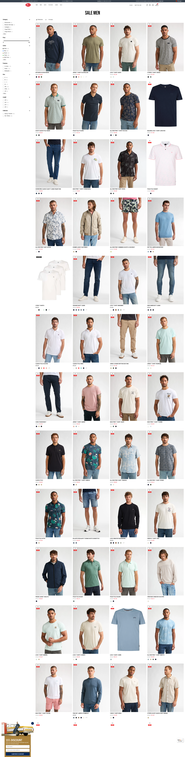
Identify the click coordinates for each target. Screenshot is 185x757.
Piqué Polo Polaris (78, 130)
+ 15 (123, 309)
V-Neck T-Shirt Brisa (115, 713)
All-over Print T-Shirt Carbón (81, 480)
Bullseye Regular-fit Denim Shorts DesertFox (86, 538)
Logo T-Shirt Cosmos (79, 655)
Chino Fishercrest (41, 422)
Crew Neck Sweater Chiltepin (155, 596)
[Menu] (183, 739)
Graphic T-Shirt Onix (153, 538)
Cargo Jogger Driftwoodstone (119, 363)
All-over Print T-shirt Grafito (155, 655)
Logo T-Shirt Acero (115, 72)
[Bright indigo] (84, 310)
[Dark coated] (74, 310)
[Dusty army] (41, 77)
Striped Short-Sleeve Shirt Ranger (157, 713)
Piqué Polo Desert (152, 189)
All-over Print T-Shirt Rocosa (118, 130)
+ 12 (86, 717)
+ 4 (86, 309)
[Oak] (79, 718)
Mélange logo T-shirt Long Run (156, 130)
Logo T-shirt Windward (116, 305)
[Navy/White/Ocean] (41, 310)
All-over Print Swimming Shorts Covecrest (122, 247)
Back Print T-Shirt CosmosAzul (82, 189)
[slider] (3, 40)
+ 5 (86, 368)
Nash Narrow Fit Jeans (153, 305)
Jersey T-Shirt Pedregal (154, 363)
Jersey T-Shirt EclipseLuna (80, 72)
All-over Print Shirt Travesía (118, 480)
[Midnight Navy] (46, 310)
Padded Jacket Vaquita (42, 596)
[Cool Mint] (113, 77)
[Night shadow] (76, 310)
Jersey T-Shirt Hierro (79, 422)
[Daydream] (76, 543)
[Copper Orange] (116, 310)
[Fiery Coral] (44, 368)
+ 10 (49, 368)
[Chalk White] (36, 252)
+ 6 (49, 309)
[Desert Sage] (121, 310)
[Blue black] (153, 310)
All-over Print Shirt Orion (117, 189)
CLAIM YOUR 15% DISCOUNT (18, 754)
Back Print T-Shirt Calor (117, 422)
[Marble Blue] (76, 426)
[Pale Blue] (148, 252)
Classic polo (39, 480)
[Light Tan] (74, 252)
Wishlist (153, 5)
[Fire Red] (39, 77)
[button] (16, 19)
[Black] (148, 77)
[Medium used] (148, 310)
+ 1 (86, 76)
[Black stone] (39, 193)
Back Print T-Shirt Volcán (43, 713)
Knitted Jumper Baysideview (155, 247)
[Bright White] (84, 77)
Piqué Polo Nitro (40, 538)
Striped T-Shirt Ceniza (153, 72)
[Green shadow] (79, 310)
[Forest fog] (74, 543)
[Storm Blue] (118, 310)
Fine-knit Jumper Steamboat (81, 713)
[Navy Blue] (36, 77)
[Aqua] (81, 368)
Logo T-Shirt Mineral (41, 655)
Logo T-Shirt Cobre (115, 655)
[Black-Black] (151, 310)
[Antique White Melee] (79, 426)
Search (150, 5)
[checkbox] (16, 22)
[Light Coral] (79, 77)
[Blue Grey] (81, 310)
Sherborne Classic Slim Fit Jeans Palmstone (48, 189)
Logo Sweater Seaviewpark (118, 538)
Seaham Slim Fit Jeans (79, 305)
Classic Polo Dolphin (42, 363)
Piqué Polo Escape (115, 596)
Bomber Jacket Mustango (80, 247)
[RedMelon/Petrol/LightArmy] (44, 310)
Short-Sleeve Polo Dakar (43, 130)
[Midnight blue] (41, 193)
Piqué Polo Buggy (78, 596)
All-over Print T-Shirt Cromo (155, 480)
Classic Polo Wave (78, 363)
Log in (147, 5)
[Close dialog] (32, 723)
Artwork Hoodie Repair (42, 72)
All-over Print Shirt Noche (43, 247)
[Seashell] (81, 77)
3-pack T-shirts (40, 305)
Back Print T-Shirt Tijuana (154, 422)
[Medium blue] (36, 193)
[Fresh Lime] (111, 252)
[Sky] (151, 426)
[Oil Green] (151, 77)
